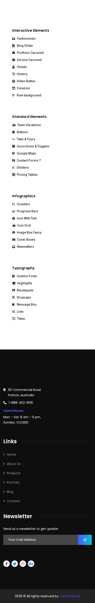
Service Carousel (29, 60)
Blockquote (24, 290)
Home (11, 454)
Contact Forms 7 (28, 160)
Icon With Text (26, 218)
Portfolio (13, 482)
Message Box (26, 304)
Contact (13, 501)
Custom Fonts (26, 276)
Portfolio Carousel (30, 53)
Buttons (22, 132)
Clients (21, 67)
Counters (23, 204)
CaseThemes (69, 596)
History (21, 74)
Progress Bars (27, 211)
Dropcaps (23, 297)
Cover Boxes (25, 239)
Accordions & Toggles (32, 146)
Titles (20, 318)
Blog (10, 492)
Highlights (24, 283)
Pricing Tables (27, 174)
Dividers (22, 167)
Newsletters (25, 246)
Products (14, 473)
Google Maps (26, 153)
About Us (14, 464)
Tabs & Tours (25, 139)
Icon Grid (24, 225)
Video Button (25, 81)
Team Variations (29, 125)
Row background (28, 95)
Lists (20, 311)
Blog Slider (24, 45)
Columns (23, 88)
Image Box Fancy (29, 232)
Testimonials (26, 38)
